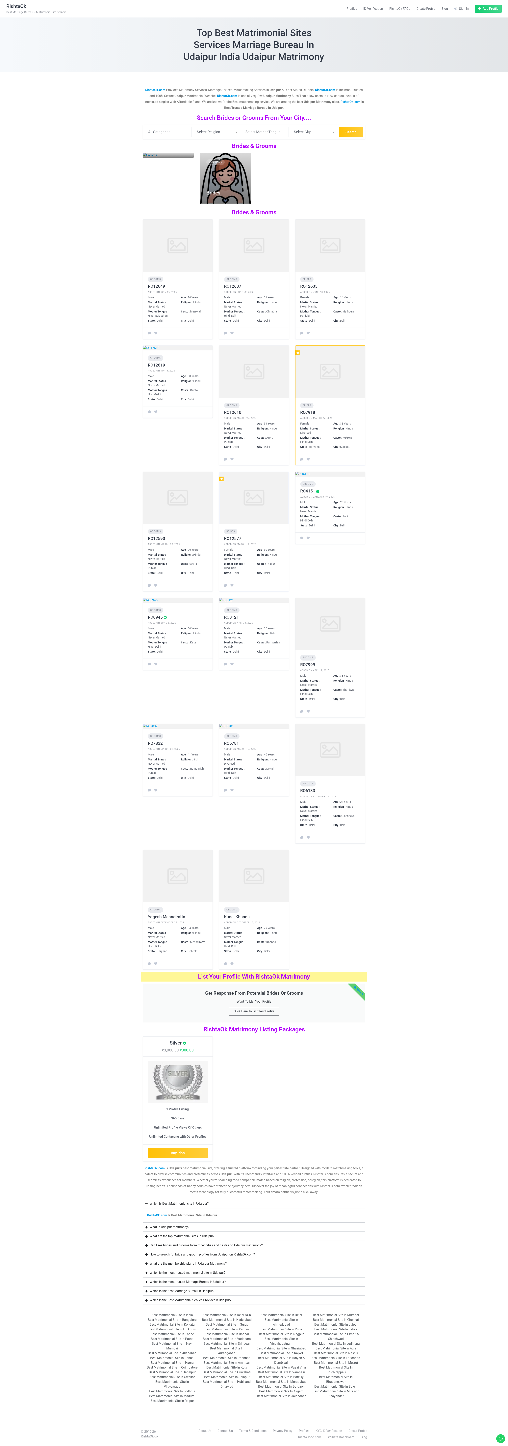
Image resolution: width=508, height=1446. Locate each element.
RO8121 (231, 617)
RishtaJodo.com (309, 1437)
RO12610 (232, 412)
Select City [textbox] (302, 132)
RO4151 (307, 491)
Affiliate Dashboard (340, 1437)
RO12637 (232, 286)
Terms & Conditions (253, 1431)
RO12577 (232, 538)
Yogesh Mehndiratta (166, 916)
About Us (204, 1431)
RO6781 (231, 743)
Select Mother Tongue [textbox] (262, 132)
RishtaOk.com (157, 1215)
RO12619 (156, 365)
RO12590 (156, 538)
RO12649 (156, 286)
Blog (445, 9)
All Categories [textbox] (159, 132)
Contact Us (225, 1431)
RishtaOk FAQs (399, 9)
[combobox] (168, 132)
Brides (213, 193)
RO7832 (155, 743)
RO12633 (309, 286)
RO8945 (155, 617)
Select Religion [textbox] (208, 132)
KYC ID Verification (329, 1431)
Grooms (158, 147)
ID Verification (373, 9)
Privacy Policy (282, 1431)
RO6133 (307, 790)
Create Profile (426, 9)
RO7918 (307, 412)
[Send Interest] (149, 333)
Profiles (351, 9)
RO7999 (307, 664)
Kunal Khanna (237, 916)
